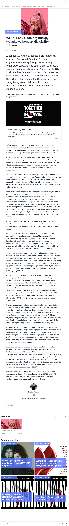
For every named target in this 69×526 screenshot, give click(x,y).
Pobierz (20, 433)
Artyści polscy (16, 7)
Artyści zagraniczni (29, 7)
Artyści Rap (41, 7)
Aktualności (5, 7)
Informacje (51, 7)
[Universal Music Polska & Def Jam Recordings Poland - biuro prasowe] (3, 4)
